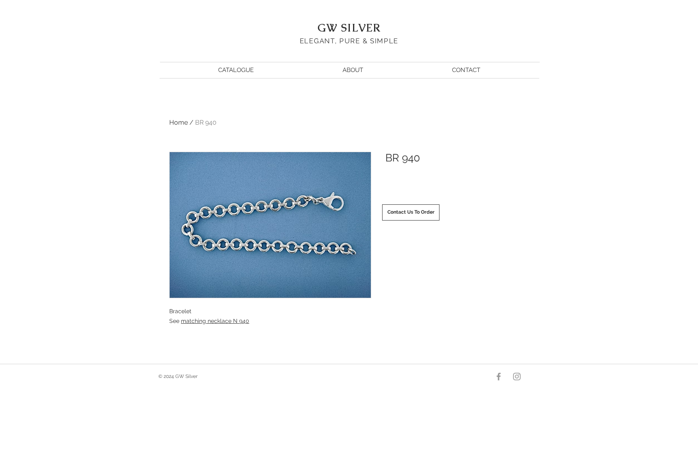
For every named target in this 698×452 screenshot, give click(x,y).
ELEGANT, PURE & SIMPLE (349, 41)
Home (178, 122)
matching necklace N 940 (215, 321)
